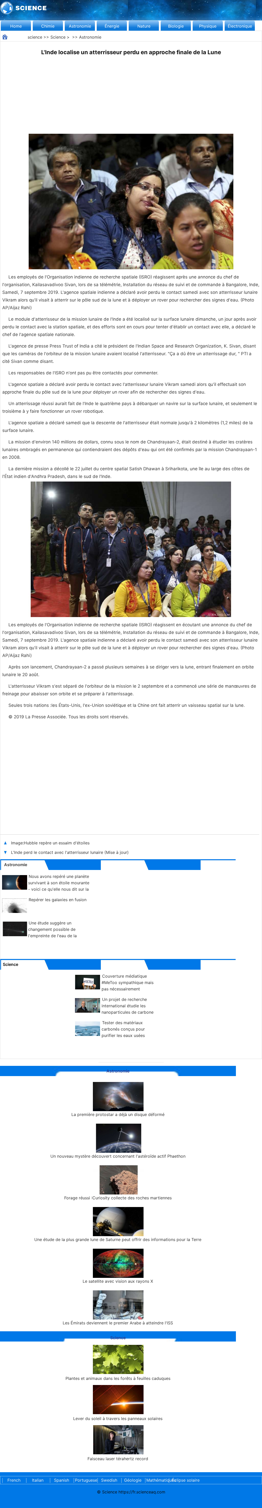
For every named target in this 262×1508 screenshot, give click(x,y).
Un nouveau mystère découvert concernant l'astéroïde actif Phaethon (117, 1156)
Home (16, 26)
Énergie (112, 26)
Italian (37, 1480)
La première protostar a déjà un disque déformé (118, 1114)
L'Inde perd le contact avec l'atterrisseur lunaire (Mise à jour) (70, 852)
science (35, 37)
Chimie (47, 26)
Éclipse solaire (186, 1480)
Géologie (132, 1480)
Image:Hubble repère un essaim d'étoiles (50, 842)
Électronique (240, 26)
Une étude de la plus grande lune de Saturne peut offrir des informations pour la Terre (117, 1239)
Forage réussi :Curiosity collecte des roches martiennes (118, 1197)
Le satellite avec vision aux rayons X (118, 1281)
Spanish (61, 1480)
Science (58, 37)
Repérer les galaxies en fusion (57, 899)
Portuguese (85, 1480)
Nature (143, 26)
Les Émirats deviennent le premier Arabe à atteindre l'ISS (118, 1322)
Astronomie (80, 26)
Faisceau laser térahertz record (118, 1458)
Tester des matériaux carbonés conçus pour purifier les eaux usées (123, 1029)
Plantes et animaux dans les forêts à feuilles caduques (118, 1378)
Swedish (109, 1480)
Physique (207, 26)
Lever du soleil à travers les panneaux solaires (117, 1418)
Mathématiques (156, 1480)
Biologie (176, 26)
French (13, 1480)
